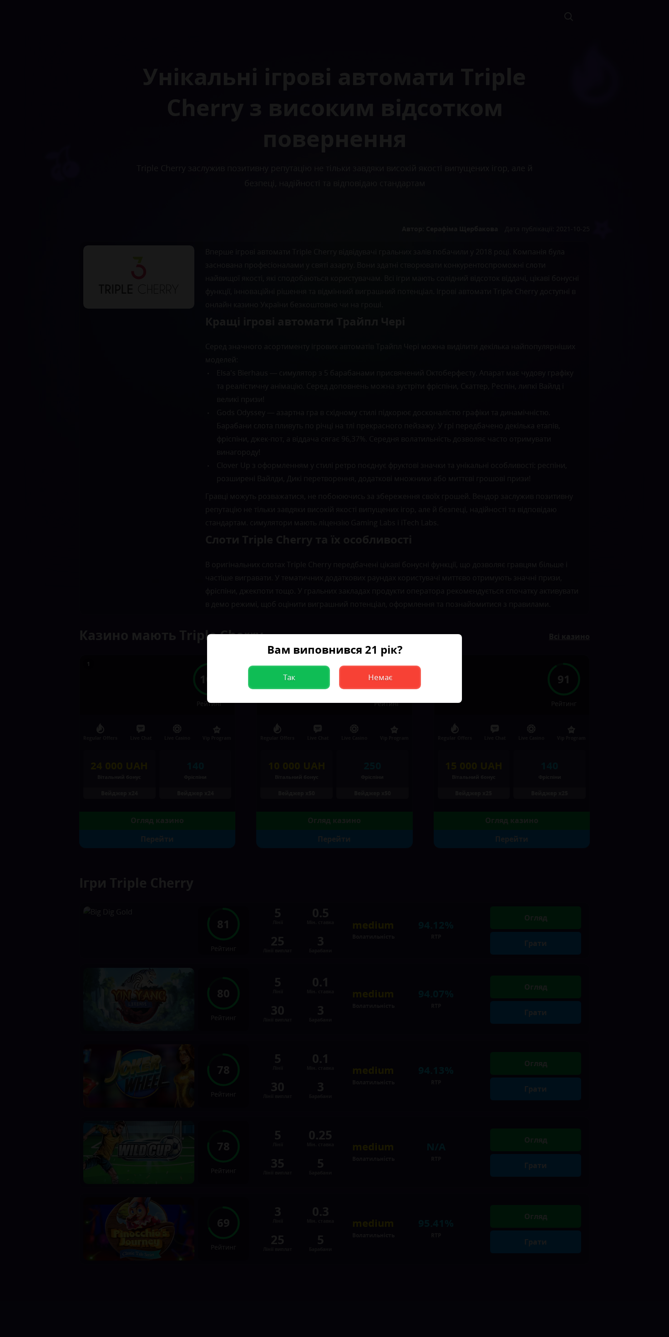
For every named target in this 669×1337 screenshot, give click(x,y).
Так (289, 677)
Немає (380, 677)
